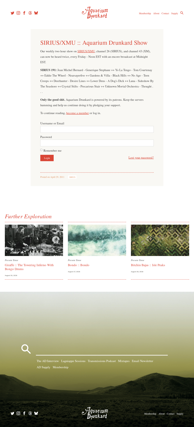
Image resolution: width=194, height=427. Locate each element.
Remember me (52, 150)
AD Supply (43, 367)
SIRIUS (72, 177)
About (156, 13)
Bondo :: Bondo (78, 265)
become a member (77, 113)
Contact (165, 13)
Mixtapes (124, 361)
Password (46, 137)
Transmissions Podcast (102, 361)
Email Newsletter (142, 361)
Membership (145, 13)
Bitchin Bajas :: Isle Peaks (148, 265)
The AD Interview (48, 361)
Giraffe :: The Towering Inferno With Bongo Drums (29, 267)
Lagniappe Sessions (73, 361)
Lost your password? (141, 157)
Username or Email (52, 123)
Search (181, 12)
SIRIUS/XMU (86, 51)
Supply (174, 13)
